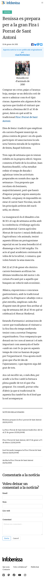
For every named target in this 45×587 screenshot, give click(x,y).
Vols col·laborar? (20, 567)
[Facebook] (14, 575)
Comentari (7, 519)
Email (5, 493)
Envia (6, 538)
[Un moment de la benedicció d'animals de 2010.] (22, 74)
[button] (42, 2)
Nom (4, 502)
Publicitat (35, 567)
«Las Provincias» (22, 55)
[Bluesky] (4, 575)
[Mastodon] (9, 575)
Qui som (6, 567)
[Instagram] (25, 575)
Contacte (6, 569)
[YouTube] (19, 575)
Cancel (16, 538)
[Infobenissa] (10, 2)
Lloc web (6, 511)
